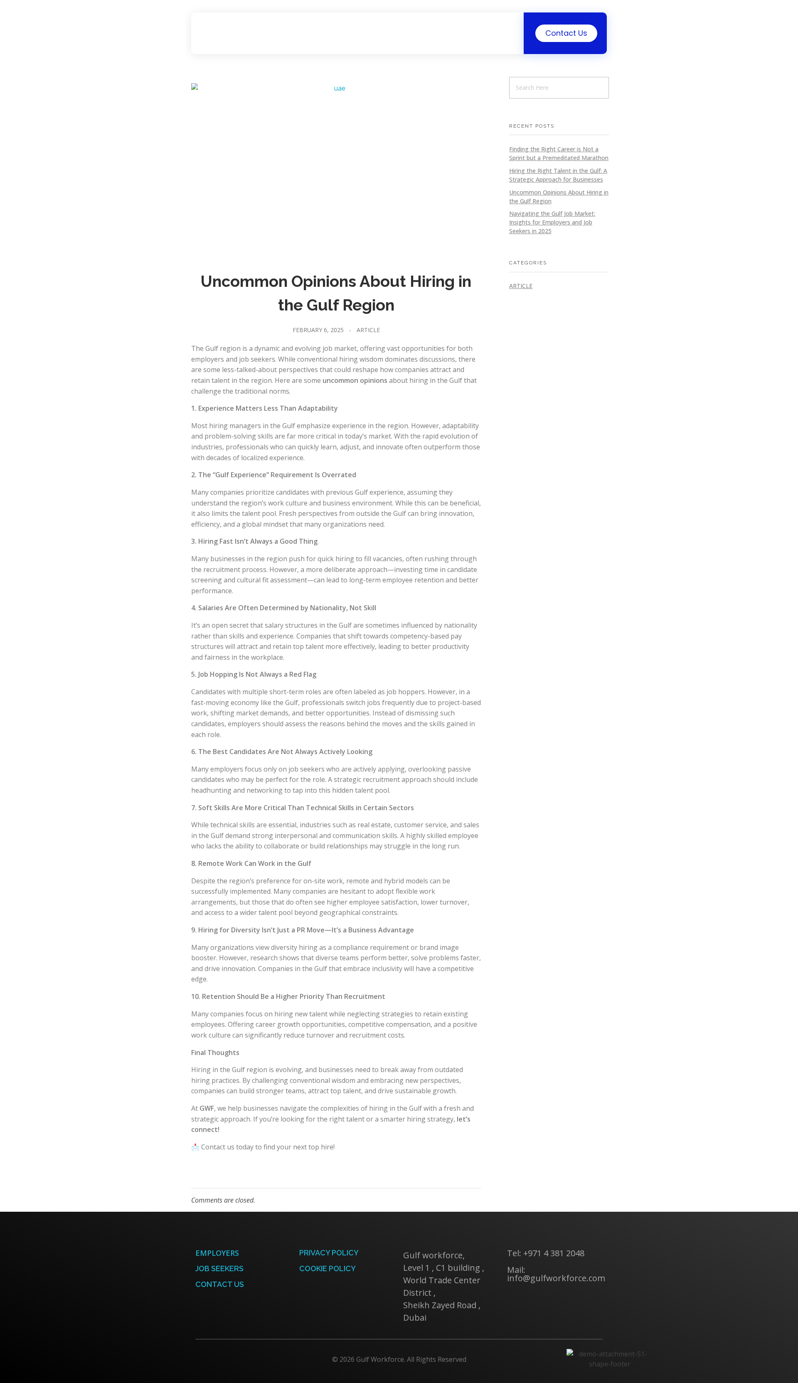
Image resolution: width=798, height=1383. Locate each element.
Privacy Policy (329, 1252)
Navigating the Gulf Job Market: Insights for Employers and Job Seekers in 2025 (552, 222)
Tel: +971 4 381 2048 (545, 1253)
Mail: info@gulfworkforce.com (556, 1274)
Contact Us (219, 1284)
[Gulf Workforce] (222, 32)
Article (368, 330)
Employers (217, 1253)
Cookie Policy (327, 1268)
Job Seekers (219, 1268)
